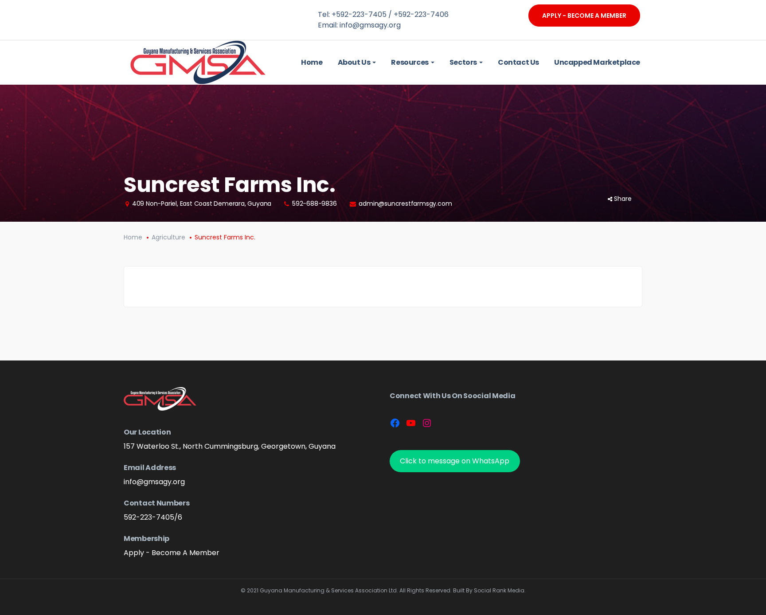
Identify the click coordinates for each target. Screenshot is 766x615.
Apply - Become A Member (584, 15)
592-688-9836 (314, 203)
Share (623, 198)
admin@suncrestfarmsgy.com (405, 203)
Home (133, 237)
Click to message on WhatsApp (454, 461)
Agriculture (168, 237)
